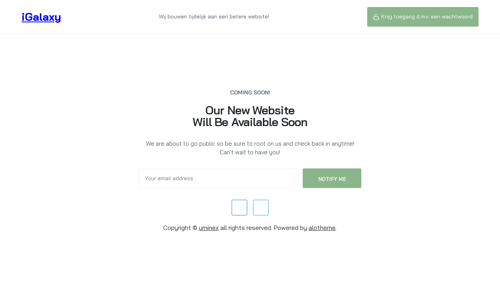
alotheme (322, 227)
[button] (423, 17)
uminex (209, 227)
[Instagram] (261, 207)
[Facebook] (239, 207)
